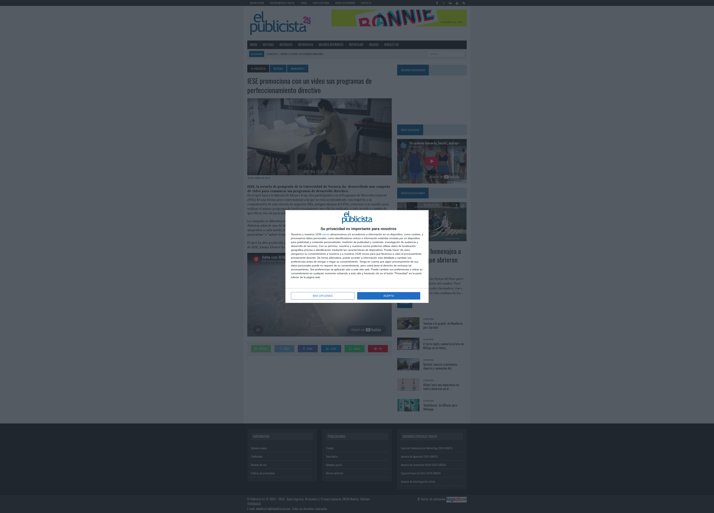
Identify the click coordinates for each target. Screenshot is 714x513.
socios (325, 234)
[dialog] (357, 256)
